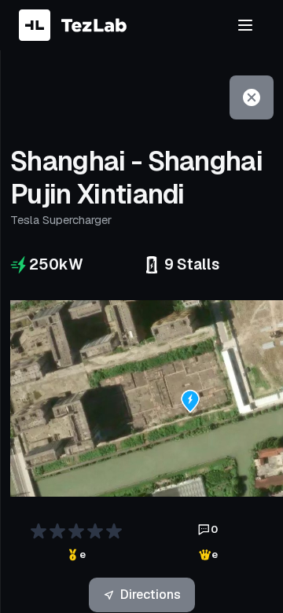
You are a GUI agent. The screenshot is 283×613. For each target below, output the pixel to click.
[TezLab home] (73, 25)
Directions (150, 594)
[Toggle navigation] (245, 25)
